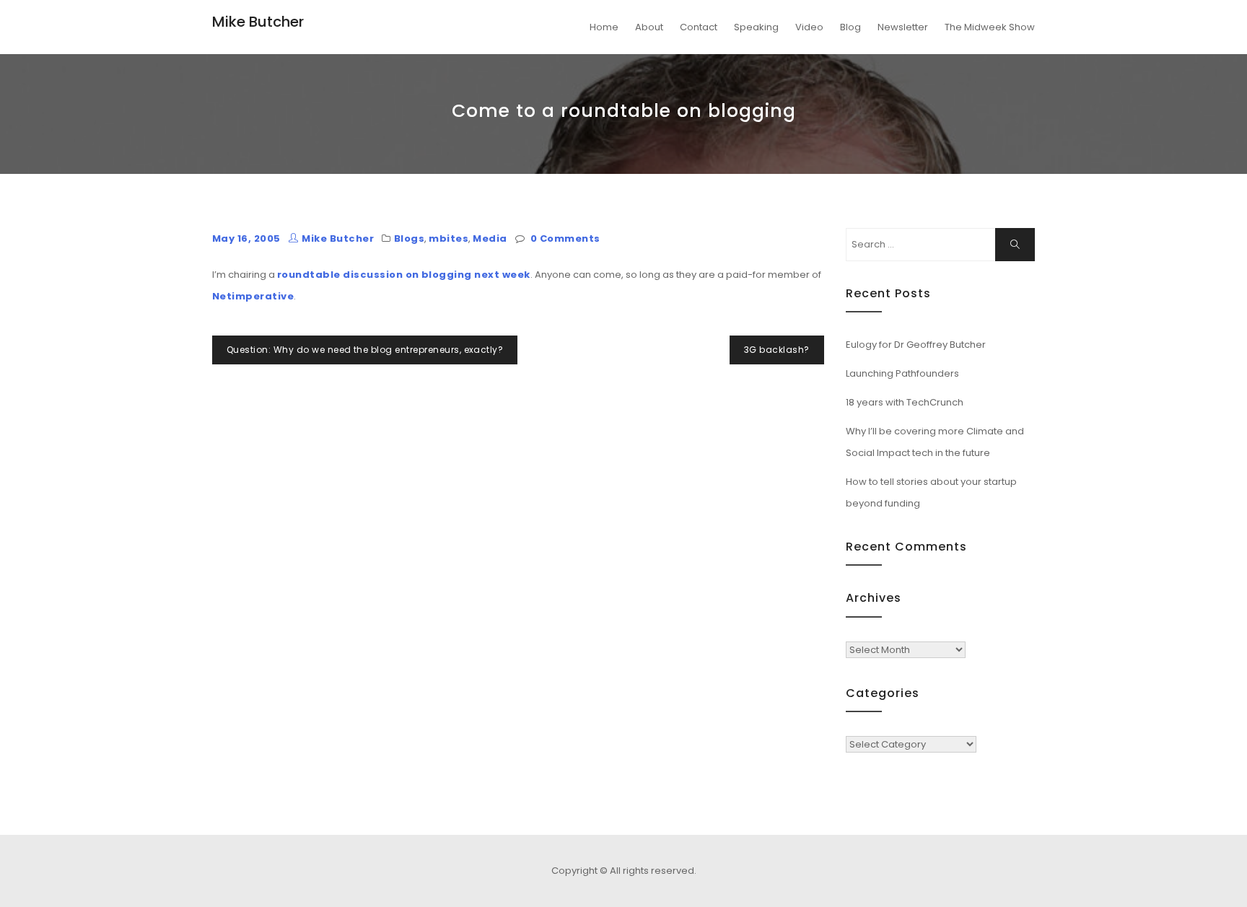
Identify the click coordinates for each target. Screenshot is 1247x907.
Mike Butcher (258, 22)
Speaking (756, 27)
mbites (448, 238)
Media (490, 238)
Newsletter (903, 27)
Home (604, 27)
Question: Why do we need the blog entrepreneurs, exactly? (365, 349)
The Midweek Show (990, 27)
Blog (850, 27)
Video (809, 27)
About (649, 27)
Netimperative (253, 296)
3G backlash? (777, 349)
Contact (698, 27)
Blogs (409, 238)
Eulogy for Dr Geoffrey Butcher (916, 344)
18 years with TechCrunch (904, 402)
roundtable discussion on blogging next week (403, 274)
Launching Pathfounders (902, 373)
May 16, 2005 (246, 238)
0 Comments (565, 238)
